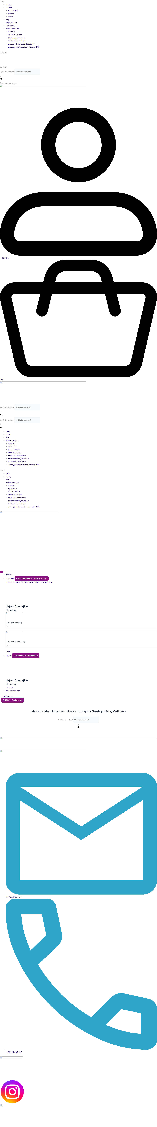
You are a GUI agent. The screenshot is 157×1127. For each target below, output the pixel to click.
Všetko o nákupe (12, 29)
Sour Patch (38, 582)
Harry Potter (19, 582)
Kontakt (11, 32)
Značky (8, 434)
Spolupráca (10, 25)
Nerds (31, 582)
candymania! (13, 10)
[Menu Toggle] (1, 572)
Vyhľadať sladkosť (7, 71)
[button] (78, 1)
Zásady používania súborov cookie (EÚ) (23, 47)
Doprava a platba (15, 35)
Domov (8, 4)
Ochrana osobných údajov (18, 458)
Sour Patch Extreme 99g (15, 642)
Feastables (10, 582)
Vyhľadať (3, 67)
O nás (8, 431)
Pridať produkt (11, 22)
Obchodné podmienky (17, 38)
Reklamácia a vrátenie (17, 41)
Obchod (9, 7)
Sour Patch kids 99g (14, 622)
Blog (7, 19)
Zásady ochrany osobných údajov (21, 44)
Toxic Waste (48, 582)
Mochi (10, 16)
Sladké (11, 13)
